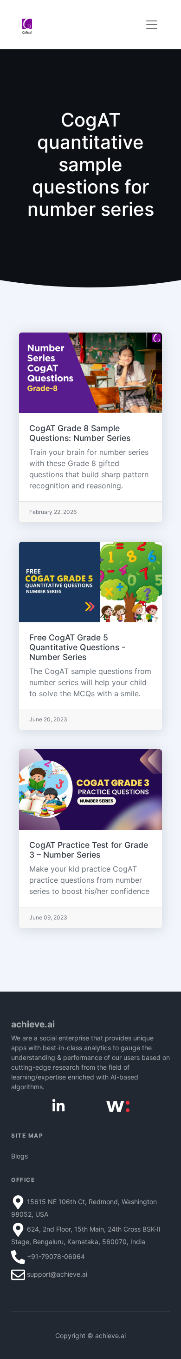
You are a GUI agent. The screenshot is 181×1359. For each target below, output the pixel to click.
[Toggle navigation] (151, 24)
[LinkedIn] (58, 1105)
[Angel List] (117, 1106)
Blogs (19, 1156)
